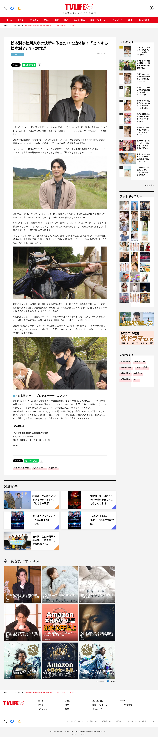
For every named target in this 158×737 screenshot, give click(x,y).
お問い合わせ (120, 721)
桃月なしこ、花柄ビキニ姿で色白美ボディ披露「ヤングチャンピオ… (143, 91)
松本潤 (53, 467)
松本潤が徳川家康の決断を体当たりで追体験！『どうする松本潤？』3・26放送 (49, 25)
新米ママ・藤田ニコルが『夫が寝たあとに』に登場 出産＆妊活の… (143, 144)
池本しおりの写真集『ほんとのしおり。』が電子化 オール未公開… (143, 104)
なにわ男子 (142, 367)
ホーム (9, 20)
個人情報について (92, 721)
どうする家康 (22, 467)
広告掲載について (107, 721)
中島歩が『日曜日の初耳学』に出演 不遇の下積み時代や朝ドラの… (143, 64)
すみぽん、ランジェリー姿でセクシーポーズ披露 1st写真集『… (143, 51)
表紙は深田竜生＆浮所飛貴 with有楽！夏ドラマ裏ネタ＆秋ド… (143, 117)
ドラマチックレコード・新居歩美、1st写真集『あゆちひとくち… (143, 157)
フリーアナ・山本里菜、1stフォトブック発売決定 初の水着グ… (143, 171)
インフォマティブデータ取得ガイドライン (141, 721)
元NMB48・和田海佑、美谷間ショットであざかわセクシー (143, 131)
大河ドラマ (40, 467)
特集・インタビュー (98, 20)
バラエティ (33, 20)
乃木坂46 (126, 373)
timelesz (126, 361)
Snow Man (127, 367)
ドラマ (20, 20)
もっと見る (149, 185)
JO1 (137, 379)
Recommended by (101, 681)
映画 (66, 20)
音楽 (57, 20)
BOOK (130, 20)
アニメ (47, 20)
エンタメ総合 (79, 20)
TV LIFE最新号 (145, 20)
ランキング (117, 20)
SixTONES (140, 361)
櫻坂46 (138, 373)
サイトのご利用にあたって (75, 721)
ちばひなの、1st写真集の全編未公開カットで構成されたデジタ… (143, 77)
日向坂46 (126, 379)
